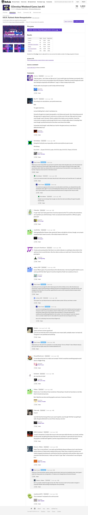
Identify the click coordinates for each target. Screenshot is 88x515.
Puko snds (36, 410)
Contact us (54, 508)
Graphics (30, 50)
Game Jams (23, 1)
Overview (5, 12)
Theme (29, 46)
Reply (39, 93)
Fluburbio (36, 210)
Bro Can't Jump (41, 380)
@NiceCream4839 (19, 22)
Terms (48, 511)
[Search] (72, 2)
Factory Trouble (42, 401)
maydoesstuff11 (38, 494)
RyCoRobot (37, 140)
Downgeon (40, 238)
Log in (77, 1)
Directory (43, 511)
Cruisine (40, 276)
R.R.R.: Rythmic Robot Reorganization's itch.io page (43, 30)
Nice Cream (12, 22)
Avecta (36, 76)
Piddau (36, 389)
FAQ (44, 508)
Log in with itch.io (31, 67)
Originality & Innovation (33, 44)
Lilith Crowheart (38, 432)
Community (49, 1)
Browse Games (16, 1)
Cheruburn (40, 131)
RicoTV (36, 99)
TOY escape (41, 221)
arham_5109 (37, 267)
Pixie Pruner (41, 364)
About (39, 508)
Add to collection (79, 21)
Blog (48, 508)
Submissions (12, 12)
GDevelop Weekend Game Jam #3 (28, 6)
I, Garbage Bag (41, 258)
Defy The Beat (41, 154)
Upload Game (32, 1)
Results (19, 12)
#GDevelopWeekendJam (35, 9)
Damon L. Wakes (38, 447)
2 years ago (47, 76)
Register (83, 1)
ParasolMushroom (39, 356)
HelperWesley (24, 9)
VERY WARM (41, 500)
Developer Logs (41, 1)
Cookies (59, 511)
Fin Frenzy (40, 90)
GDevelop (18, 9)
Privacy (53, 511)
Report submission (69, 21)
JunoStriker (37, 230)
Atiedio (36, 328)
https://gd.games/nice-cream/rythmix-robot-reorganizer (40, 60)
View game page (35, 17)
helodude (36, 373)
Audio (29, 42)
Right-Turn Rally (42, 461)
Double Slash (41, 423)
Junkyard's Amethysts (40, 247)
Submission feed (37, 12)
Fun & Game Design (32, 48)
